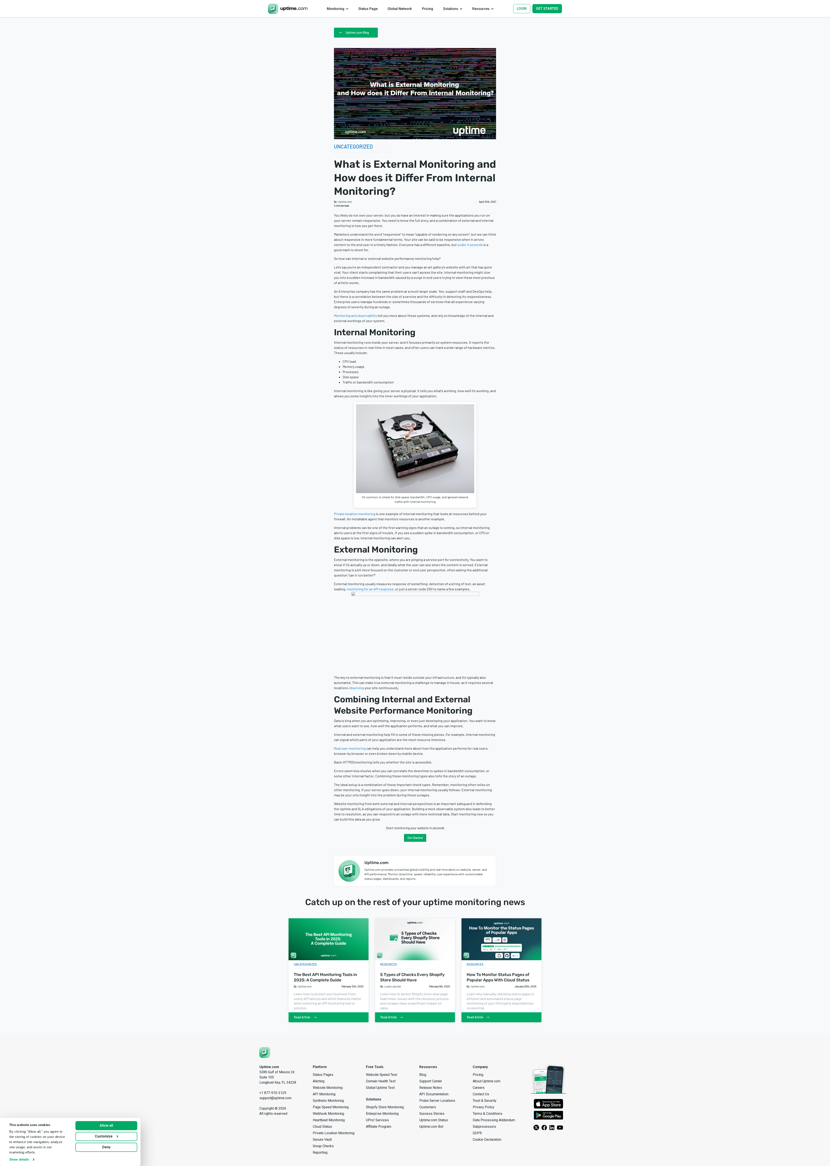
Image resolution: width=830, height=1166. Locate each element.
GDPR (477, 1133)
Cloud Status (322, 1126)
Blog (422, 1075)
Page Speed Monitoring (331, 1107)
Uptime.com (345, 201)
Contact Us (481, 1094)
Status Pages (323, 1075)
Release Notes (430, 1088)
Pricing (478, 1075)
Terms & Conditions (487, 1114)
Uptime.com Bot (431, 1126)
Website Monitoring (328, 1088)
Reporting (320, 1152)
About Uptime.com (486, 1081)
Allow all (106, 1125)
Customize (104, 1136)
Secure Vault (322, 1139)
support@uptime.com (275, 1098)
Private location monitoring (354, 514)
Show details (19, 1159)
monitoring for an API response (370, 589)
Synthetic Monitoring (328, 1101)
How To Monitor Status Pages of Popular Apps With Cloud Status (498, 977)
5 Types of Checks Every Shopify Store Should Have (412, 977)
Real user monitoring (350, 748)
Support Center (430, 1081)
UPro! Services (377, 1120)
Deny (106, 1147)
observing (356, 688)
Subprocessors (484, 1126)
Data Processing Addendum (494, 1120)
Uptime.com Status (433, 1120)
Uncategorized (353, 146)
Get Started (415, 838)
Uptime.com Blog (357, 32)
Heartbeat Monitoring (329, 1120)
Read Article (302, 1017)
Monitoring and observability (355, 315)
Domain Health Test (381, 1081)
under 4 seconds (470, 245)
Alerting (318, 1081)
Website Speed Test (381, 1075)
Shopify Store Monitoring (385, 1107)
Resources (388, 964)
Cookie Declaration (487, 1139)
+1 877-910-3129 (272, 1093)
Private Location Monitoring (333, 1133)
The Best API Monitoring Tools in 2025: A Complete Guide (325, 977)
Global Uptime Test (380, 1088)
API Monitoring (324, 1094)
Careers (479, 1088)
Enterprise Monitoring (382, 1114)
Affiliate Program (378, 1126)
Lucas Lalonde (392, 986)
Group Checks (323, 1146)
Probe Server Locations (437, 1101)
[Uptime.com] (264, 1052)
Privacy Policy (483, 1107)
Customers (427, 1107)
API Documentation (434, 1094)
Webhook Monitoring (328, 1114)
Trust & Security (484, 1101)
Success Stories (431, 1114)
